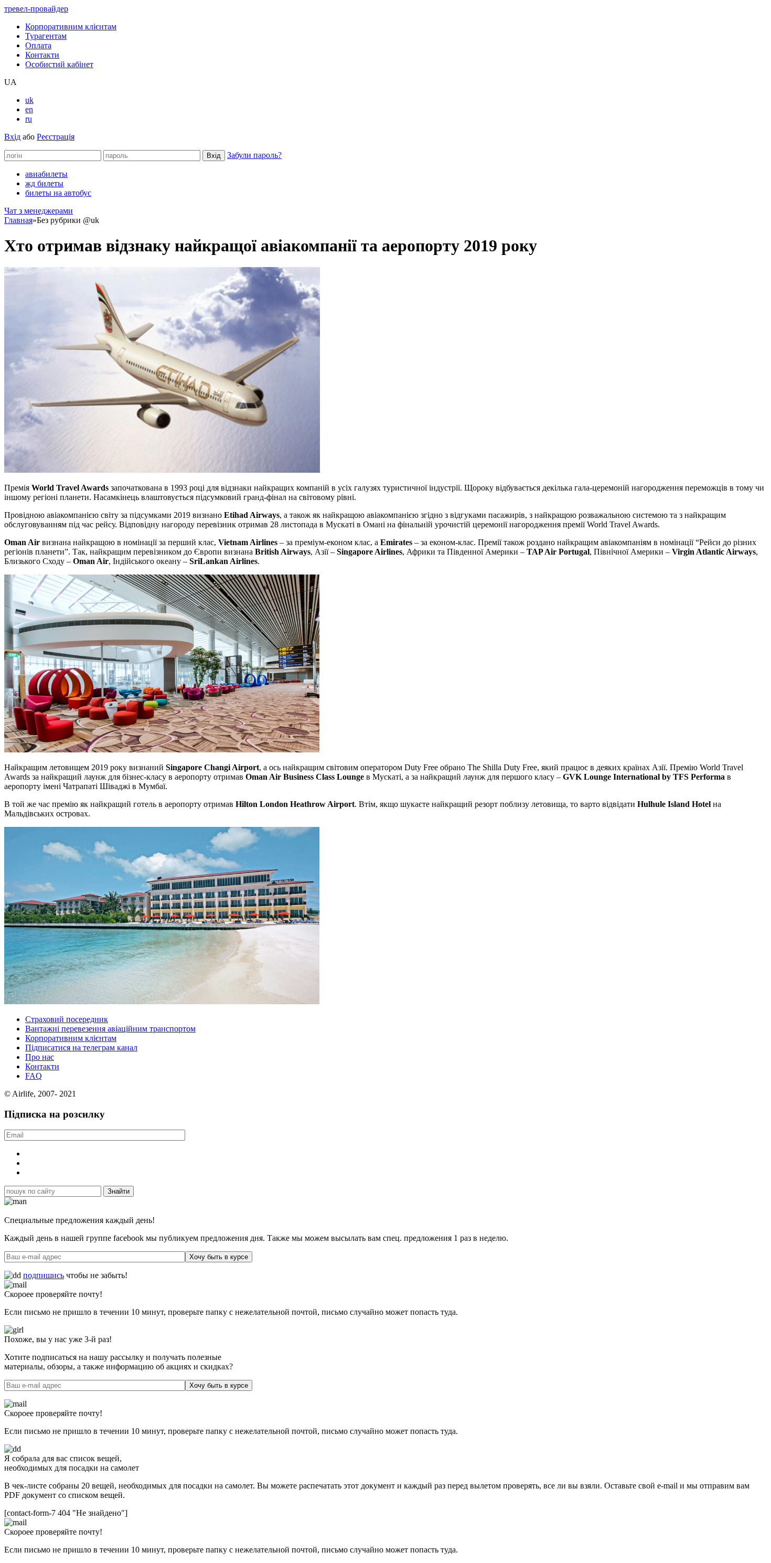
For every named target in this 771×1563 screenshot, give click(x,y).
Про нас (39, 1056)
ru (28, 118)
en (29, 109)
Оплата (38, 45)
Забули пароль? (254, 155)
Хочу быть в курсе (218, 1257)
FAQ (33, 1075)
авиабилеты (46, 173)
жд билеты (44, 183)
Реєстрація (55, 136)
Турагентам (46, 35)
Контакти (42, 54)
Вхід (12, 136)
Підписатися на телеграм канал (81, 1047)
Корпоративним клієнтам (70, 26)
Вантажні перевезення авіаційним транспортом (110, 1028)
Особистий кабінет (59, 64)
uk (29, 99)
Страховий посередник (66, 1019)
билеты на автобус (58, 192)
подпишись (43, 1275)
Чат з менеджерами (38, 210)
